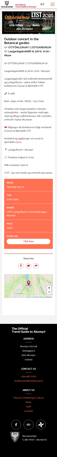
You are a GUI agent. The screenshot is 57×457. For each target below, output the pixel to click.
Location (28, 411)
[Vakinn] (41, 424)
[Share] (36, 266)
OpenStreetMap (38, 297)
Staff (28, 407)
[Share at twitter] (28, 266)
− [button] (49, 292)
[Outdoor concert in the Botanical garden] (28, 283)
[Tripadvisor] (28, 424)
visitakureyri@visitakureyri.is (28, 381)
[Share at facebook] (21, 266)
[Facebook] (16, 424)
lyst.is (19, 142)
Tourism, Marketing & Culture (28, 398)
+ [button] (49, 288)
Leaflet (28, 297)
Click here (29, 241)
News (28, 402)
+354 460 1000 (28, 376)
